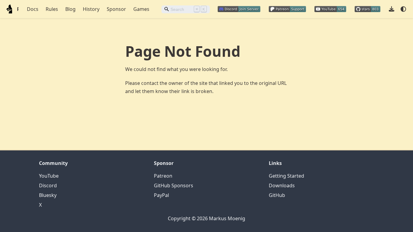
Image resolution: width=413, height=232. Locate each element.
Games (141, 9)
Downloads (282, 185)
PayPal (161, 195)
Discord (48, 185)
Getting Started (286, 175)
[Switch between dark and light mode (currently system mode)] (403, 9)
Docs (32, 9)
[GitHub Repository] (367, 8)
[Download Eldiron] (391, 9)
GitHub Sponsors (173, 185)
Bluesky (48, 195)
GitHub (277, 195)
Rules (52, 9)
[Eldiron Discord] (239, 8)
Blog (70, 9)
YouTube (49, 175)
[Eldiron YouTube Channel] (330, 8)
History (91, 9)
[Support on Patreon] (287, 8)
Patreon (163, 175)
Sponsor (116, 9)
